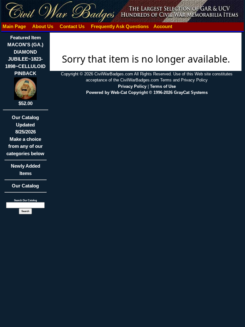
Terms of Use (163, 86)
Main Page (14, 26)
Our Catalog (25, 185)
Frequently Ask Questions (120, 26)
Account (162, 26)
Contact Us (72, 26)
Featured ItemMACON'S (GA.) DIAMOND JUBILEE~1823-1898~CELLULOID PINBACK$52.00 (25, 70)
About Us (43, 26)
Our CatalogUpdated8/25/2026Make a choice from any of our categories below (25, 135)
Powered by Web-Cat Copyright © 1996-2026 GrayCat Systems (147, 92)
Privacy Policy (132, 86)
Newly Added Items (25, 169)
